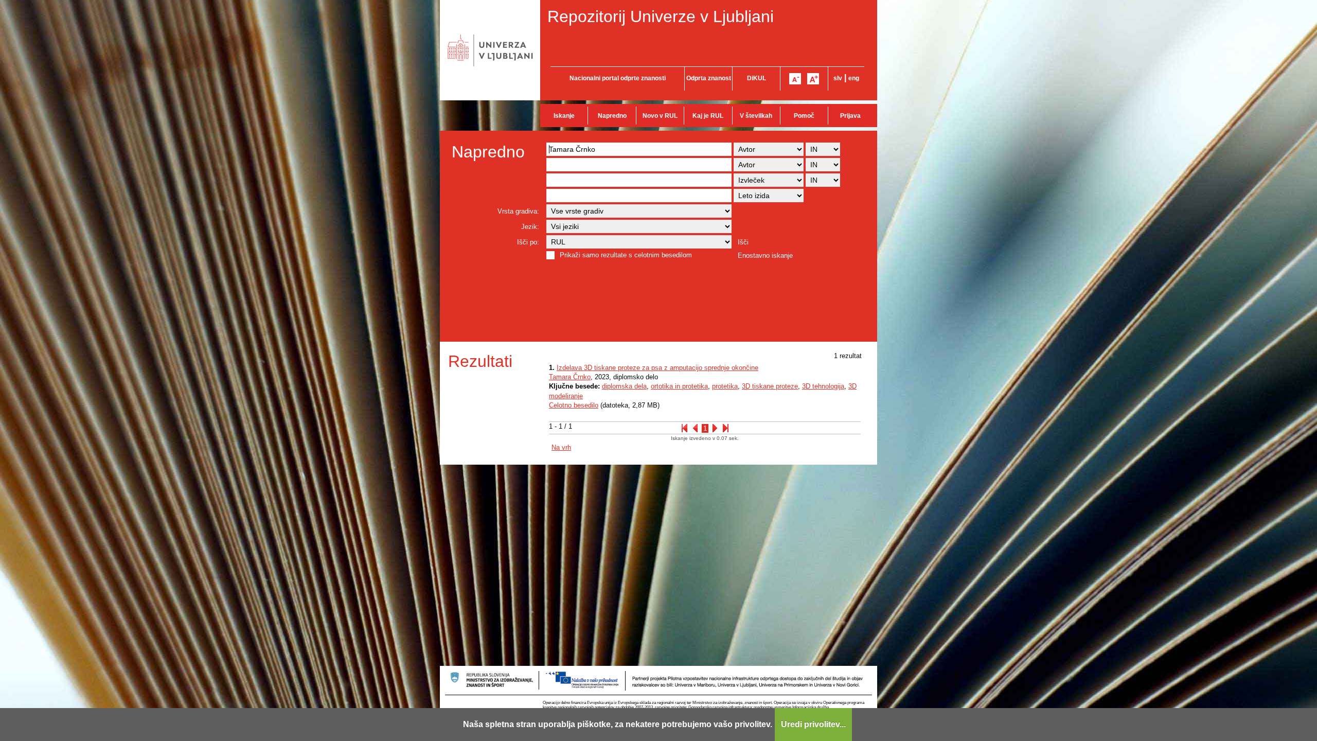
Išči (743, 242)
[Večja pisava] (813, 78)
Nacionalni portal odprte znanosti (617, 78)
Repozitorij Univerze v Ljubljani (660, 16)
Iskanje (564, 115)
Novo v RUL (660, 115)
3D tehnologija (823, 386)
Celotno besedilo (573, 405)
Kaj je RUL (707, 115)
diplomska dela (624, 386)
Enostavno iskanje (765, 255)
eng (853, 78)
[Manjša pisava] (795, 78)
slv (837, 78)
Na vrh (561, 447)
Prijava (850, 115)
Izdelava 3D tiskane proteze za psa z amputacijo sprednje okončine (657, 368)
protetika (725, 386)
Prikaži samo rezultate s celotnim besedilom (626, 255)
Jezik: (530, 227)
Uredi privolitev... (813, 724)
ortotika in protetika (679, 386)
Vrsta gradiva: (518, 211)
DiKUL (756, 78)
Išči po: (528, 242)
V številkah (756, 115)
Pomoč (804, 115)
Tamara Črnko (570, 377)
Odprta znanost (708, 78)
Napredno (612, 115)
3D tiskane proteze (770, 386)
